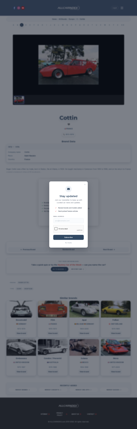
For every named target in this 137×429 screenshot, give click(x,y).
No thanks (68, 243)
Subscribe (68, 237)
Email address (58, 216)
